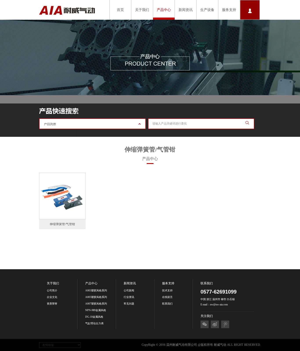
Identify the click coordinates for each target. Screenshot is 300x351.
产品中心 (164, 10)
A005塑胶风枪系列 (96, 297)
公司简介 (52, 290)
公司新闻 (129, 290)
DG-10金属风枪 (94, 316)
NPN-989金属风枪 (95, 310)
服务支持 (229, 10)
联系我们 (167, 303)
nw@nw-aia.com (219, 304)
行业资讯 (129, 297)
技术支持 (167, 290)
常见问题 (129, 303)
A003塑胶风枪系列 (96, 290)
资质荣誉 (52, 303)
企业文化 (52, 297)
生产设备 (207, 10)
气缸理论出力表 (94, 323)
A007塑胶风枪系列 (96, 303)
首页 (120, 10)
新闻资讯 (186, 10)
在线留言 (167, 297)
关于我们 (142, 10)
